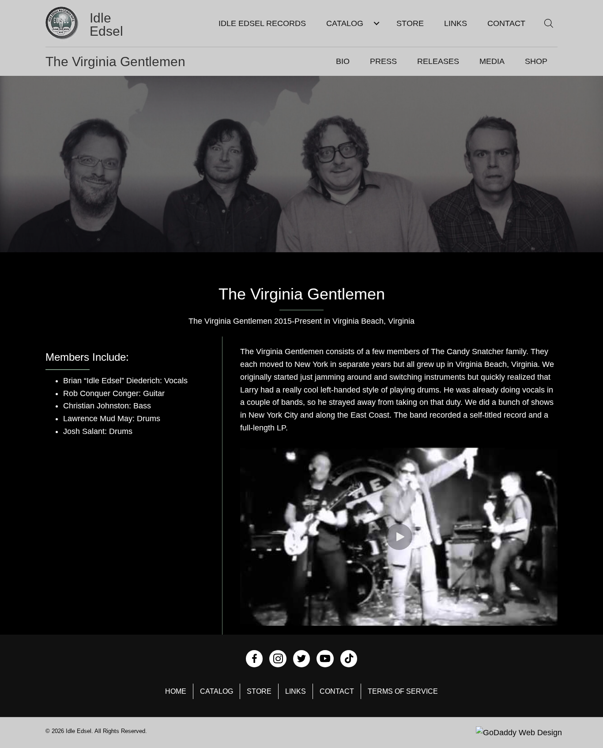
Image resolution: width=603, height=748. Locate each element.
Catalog (216, 691)
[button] (399, 537)
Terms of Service (403, 691)
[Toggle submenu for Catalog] (376, 23)
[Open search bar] (548, 23)
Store (259, 691)
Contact (337, 691)
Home (175, 691)
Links (295, 691)
